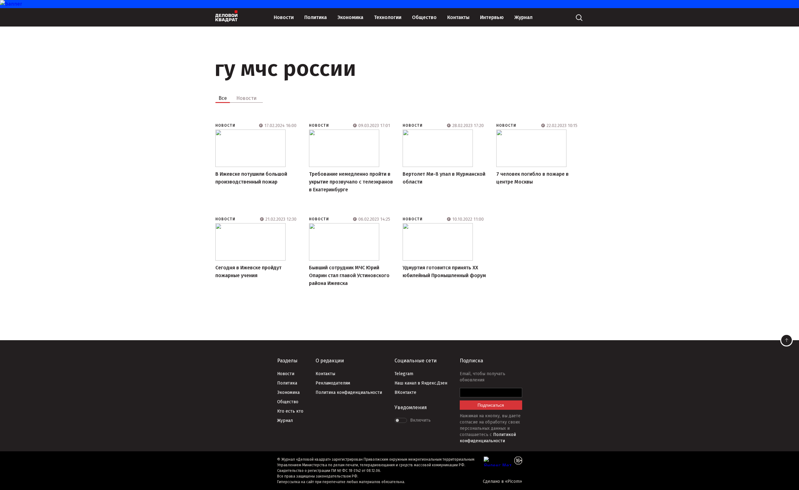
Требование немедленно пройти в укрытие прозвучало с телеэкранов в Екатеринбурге (351, 182)
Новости (284, 17)
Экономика (350, 17)
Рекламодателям (333, 383)
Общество (424, 17)
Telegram (404, 373)
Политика (315, 17)
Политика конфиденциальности (349, 392)
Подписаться (491, 405)
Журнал (523, 17)
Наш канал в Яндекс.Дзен (421, 383)
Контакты (458, 17)
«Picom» (513, 481)
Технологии (387, 17)
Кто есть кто (290, 411)
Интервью (492, 17)
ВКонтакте (405, 392)
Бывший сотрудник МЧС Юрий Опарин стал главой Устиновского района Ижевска (349, 275)
